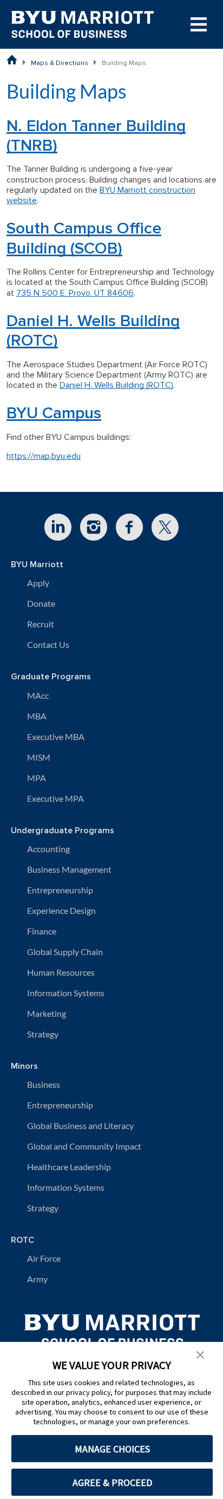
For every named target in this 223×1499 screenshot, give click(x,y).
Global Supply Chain (65, 951)
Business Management (69, 869)
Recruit (40, 624)
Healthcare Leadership (69, 1166)
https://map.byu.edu (43, 456)
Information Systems (65, 993)
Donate (41, 603)
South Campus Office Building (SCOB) (83, 238)
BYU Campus (53, 413)
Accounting (48, 848)
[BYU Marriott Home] (112, 1327)
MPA (36, 778)
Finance (41, 931)
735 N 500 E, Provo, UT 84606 (75, 293)
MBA (37, 716)
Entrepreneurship (60, 890)
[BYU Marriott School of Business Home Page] (11, 59)
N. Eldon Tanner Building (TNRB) (96, 135)
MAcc (38, 695)
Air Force (44, 1258)
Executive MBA (55, 736)
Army (37, 1279)
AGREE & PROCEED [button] (112, 1482)
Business (43, 1084)
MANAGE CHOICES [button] (112, 1449)
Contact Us (48, 644)
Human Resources (61, 972)
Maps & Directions (59, 63)
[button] (200, 1353)
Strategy (42, 1034)
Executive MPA (55, 798)
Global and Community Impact (84, 1146)
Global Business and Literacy (80, 1125)
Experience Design (61, 910)
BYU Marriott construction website (100, 195)
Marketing (46, 1013)
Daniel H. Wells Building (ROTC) (93, 331)
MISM (38, 757)
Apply (38, 582)
